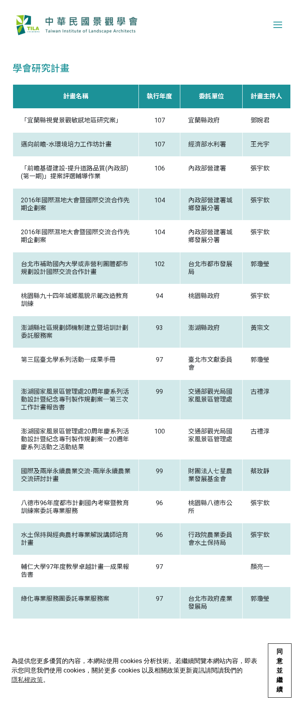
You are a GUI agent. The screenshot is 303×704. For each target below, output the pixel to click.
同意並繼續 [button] (280, 670)
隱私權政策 (27, 679)
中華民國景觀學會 (76, 25)
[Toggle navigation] (278, 25)
